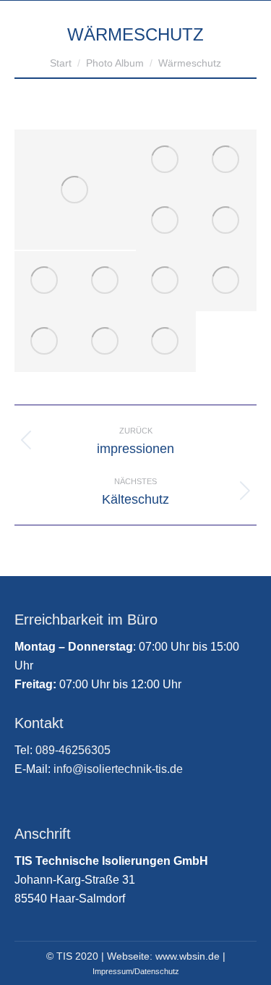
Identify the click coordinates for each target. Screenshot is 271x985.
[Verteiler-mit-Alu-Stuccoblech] (226, 220)
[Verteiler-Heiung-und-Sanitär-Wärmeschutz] (44, 281)
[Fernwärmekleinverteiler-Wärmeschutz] (166, 160)
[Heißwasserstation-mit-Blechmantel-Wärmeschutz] (226, 160)
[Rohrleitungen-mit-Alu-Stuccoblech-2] (166, 281)
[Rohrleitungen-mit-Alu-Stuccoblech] (166, 341)
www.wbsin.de (187, 956)
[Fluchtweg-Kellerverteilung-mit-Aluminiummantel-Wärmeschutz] (166, 220)
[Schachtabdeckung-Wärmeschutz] (75, 190)
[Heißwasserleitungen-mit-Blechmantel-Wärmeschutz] (105, 281)
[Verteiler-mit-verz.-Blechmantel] (226, 281)
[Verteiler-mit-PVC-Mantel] (44, 341)
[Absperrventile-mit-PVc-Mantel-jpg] (105, 341)
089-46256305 (73, 750)
